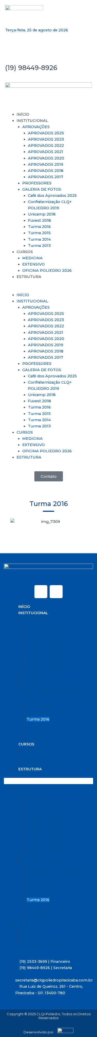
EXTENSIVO (33, 264)
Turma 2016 (39, 226)
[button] (48, 289)
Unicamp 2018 (42, 214)
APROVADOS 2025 (46, 133)
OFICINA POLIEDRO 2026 (47, 270)
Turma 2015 (39, 233)
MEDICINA (32, 258)
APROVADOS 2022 (46, 145)
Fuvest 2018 (39, 220)
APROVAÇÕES (36, 127)
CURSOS (25, 252)
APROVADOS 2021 (45, 151)
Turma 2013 (39, 245)
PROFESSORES (36, 183)
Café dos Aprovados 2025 (52, 195)
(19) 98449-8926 (31, 68)
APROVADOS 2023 (46, 139)
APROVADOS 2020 (46, 158)
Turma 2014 (39, 239)
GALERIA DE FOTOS (41, 189)
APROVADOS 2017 (45, 177)
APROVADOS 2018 (45, 170)
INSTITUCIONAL (32, 120)
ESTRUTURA (29, 276)
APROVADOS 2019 (45, 164)
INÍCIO (23, 114)
